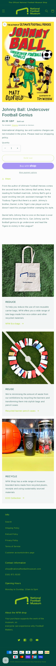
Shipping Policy (12, 528)
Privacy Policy (11, 540)
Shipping (15, 125)
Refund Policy (11, 534)
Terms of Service (12, 546)
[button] (3, 11)
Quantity (5, 143)
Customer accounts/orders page (19, 553)
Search (8, 522)
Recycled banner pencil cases (20, 411)
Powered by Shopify (40, 661)
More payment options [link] (28, 172)
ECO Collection (13, 498)
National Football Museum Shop (24, 661)
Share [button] (8, 179)
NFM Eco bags (12, 323)
